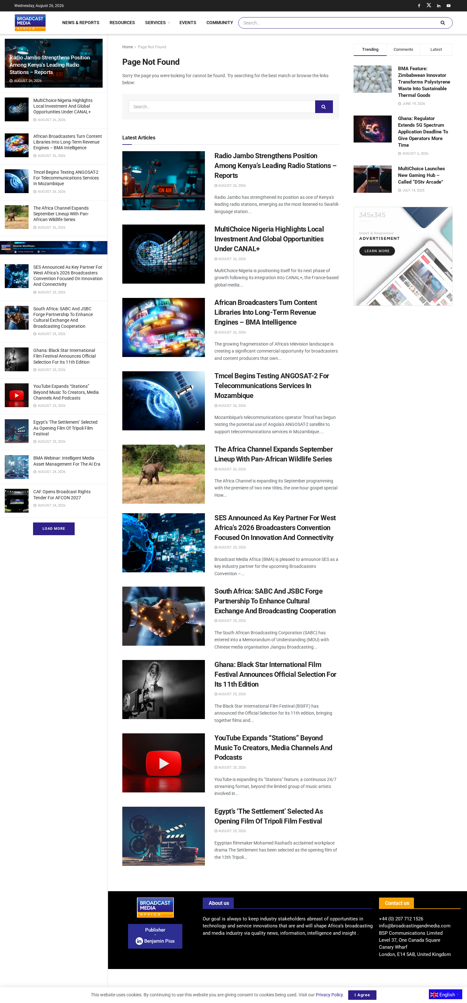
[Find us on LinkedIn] (439, 5)
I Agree (362, 995)
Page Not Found (152, 47)
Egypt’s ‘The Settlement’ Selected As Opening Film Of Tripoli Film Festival (65, 428)
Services (155, 22)
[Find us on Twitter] (429, 5)
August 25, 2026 (231, 547)
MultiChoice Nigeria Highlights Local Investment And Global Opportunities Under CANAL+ (62, 106)
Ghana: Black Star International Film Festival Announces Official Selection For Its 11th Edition (64, 356)
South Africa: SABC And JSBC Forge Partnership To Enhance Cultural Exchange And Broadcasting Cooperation (275, 601)
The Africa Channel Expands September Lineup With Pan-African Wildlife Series (61, 213)
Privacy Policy (329, 994)
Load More (54, 529)
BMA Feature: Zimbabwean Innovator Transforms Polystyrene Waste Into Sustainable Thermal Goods (424, 82)
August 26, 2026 (231, 186)
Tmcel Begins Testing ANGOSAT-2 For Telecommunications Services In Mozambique (66, 178)
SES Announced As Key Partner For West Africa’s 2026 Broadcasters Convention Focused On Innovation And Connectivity (275, 528)
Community (219, 22)
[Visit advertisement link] (53, 247)
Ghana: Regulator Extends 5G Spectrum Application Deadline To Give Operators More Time (423, 132)
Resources (122, 22)
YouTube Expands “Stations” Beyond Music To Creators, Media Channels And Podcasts (66, 392)
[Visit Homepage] (30, 22)
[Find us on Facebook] (419, 5)
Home (127, 47)
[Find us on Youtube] (448, 5)
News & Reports (80, 22)
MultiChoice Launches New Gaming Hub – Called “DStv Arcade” (421, 175)
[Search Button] (443, 23)
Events (187, 22)
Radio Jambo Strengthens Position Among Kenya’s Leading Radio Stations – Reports (50, 64)
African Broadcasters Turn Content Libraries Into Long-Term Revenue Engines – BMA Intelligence (67, 142)
